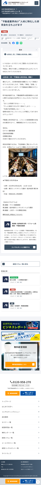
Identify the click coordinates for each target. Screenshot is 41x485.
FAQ (2, 467)
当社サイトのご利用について (27, 469)
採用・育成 (37, 39)
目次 (20, 50)
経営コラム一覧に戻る (20, 264)
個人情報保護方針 (25, 462)
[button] (36, 3)
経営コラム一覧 (7, 438)
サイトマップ (6, 453)
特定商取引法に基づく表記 (26, 464)
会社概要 (3, 462)
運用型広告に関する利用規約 (7, 469)
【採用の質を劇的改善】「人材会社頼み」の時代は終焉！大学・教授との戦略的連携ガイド (24, 293)
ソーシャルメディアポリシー (27, 467)
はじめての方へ (7, 406)
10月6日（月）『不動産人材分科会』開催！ (19, 54)
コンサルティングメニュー (11, 412)
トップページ (6, 401)
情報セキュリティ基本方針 (6, 464)
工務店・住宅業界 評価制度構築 (19, 306)
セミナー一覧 (6, 422)
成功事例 (5, 417)
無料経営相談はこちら (19, 364)
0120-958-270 (22, 382)
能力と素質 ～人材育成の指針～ (19, 280)
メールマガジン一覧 (9, 443)
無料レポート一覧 (8, 432)
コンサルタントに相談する (20, 247)
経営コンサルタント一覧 (10, 448)
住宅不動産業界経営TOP (8, 9)
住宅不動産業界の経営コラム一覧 (11, 11)
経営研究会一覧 (7, 427)
